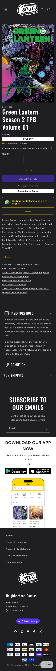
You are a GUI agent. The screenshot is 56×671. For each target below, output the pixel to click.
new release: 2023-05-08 (16, 280)
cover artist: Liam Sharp (15, 276)
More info (28, 211)
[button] (6, 9)
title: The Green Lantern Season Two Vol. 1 (25, 288)
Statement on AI (14, 562)
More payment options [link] (28, 186)
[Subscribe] (46, 429)
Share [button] (8, 257)
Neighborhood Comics (23, 665)
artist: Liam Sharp (12, 272)
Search (9, 535)
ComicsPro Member (16, 542)
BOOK (46, 272)
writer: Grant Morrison (14, 292)
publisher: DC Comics (14, 284)
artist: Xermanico (32, 272)
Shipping (5, 143)
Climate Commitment (17, 555)
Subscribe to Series (28, 191)
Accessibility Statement (18, 549)
